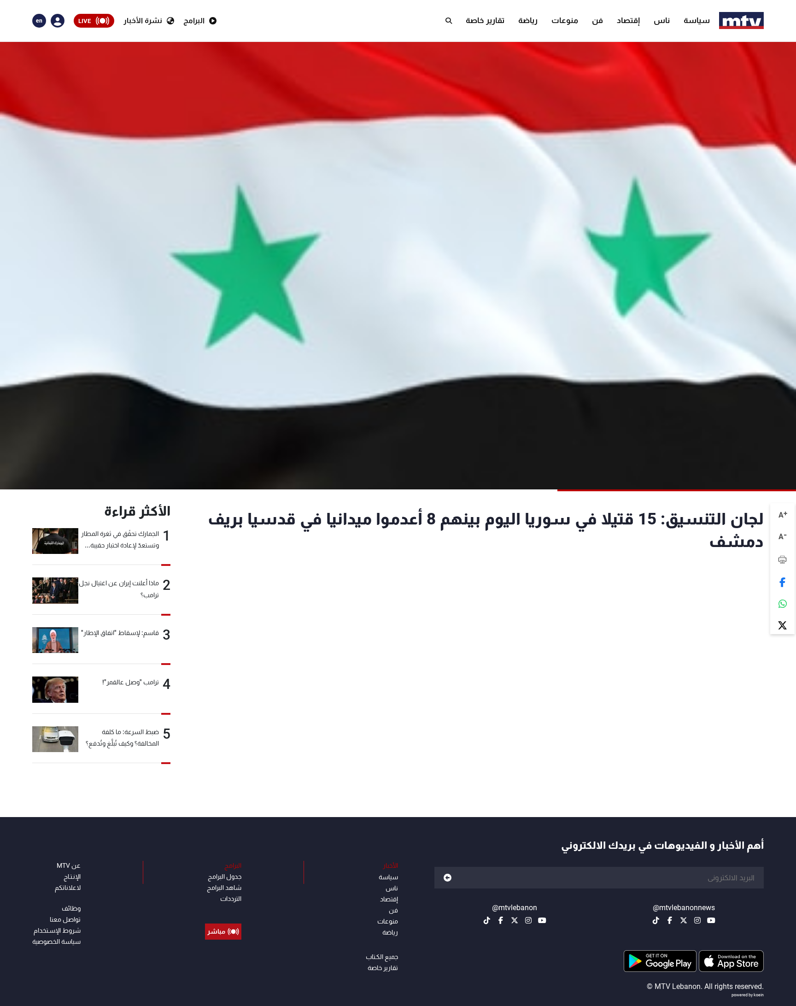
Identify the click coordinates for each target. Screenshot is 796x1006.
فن (597, 20)
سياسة (697, 20)
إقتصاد (628, 20)
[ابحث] (448, 21)
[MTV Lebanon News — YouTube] (711, 920)
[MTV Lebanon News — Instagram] (697, 920)
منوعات (564, 20)
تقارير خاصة (485, 20)
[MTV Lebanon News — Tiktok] (656, 920)
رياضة (528, 20)
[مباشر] (223, 910)
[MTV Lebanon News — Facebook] (670, 920)
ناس (662, 20)
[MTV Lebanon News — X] (684, 920)
